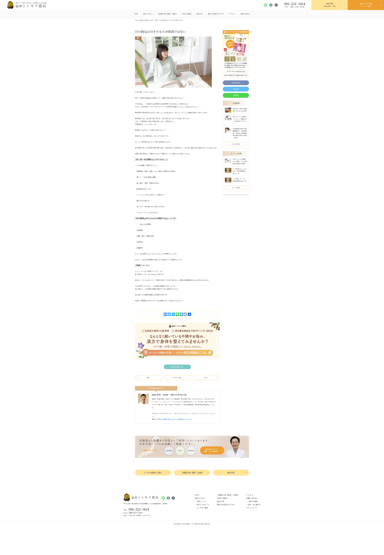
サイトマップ (251, 508)
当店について (201, 501)
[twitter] (276, 5)
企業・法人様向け (254, 505)
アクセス (232, 14)
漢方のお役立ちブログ (216, 14)
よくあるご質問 (202, 508)
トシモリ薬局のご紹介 (153, 473)
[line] (265, 5)
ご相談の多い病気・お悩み (167, 14)
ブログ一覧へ (177, 378)
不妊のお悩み (186, 14)
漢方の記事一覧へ (177, 367)
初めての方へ (148, 14)
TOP (136, 14)
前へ (148, 378)
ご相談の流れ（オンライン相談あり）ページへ (176, 419)
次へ (206, 378)
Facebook (236, 83)
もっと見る (236, 144)
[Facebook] (165, 314)
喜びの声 (199, 14)
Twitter (236, 89)
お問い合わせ (245, 14)
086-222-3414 (139, 509)
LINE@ (236, 95)
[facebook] (270, 5)
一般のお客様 (252, 501)
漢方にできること (203, 505)
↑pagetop (374, 487)
